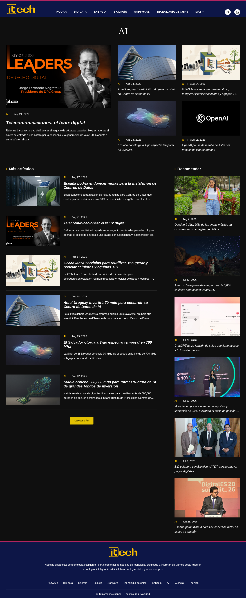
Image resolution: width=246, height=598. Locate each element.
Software (141, 11)
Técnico (193, 582)
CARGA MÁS (82, 420)
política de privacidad (138, 593)
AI (168, 582)
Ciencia (179, 582)
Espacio (157, 582)
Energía (100, 11)
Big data (80, 11)
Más (198, 11)
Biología (120, 11)
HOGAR (61, 11)
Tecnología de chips (172, 11)
